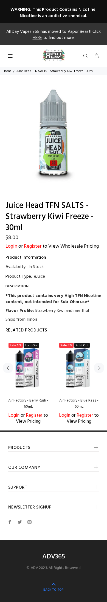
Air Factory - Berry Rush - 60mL (28, 403)
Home (7, 71)
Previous (8, 368)
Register (32, 246)
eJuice (39, 276)
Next (99, 368)
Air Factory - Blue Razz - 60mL (78, 403)
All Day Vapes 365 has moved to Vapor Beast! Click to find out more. (53, 34)
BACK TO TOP (53, 590)
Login (11, 246)
